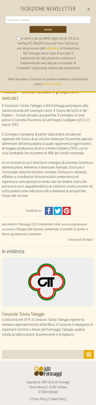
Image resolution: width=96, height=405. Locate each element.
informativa (52, 48)
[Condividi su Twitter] (58, 210)
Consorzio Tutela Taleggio (23, 314)
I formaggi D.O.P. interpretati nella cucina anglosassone (52, 224)
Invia (48, 29)
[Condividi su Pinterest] (67, 210)
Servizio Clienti (52, 84)
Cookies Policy (57, 399)
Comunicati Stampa (80, 239)
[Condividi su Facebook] (49, 210)
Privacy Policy (38, 399)
